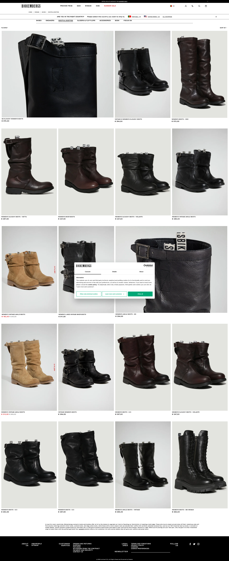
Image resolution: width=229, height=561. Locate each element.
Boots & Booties (66, 20)
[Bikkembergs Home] (31, 6)
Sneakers (50, 20)
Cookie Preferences (140, 548)
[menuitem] (67, 6)
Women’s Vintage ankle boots (184, 216)
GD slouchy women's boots (12, 119)
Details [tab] (114, 271)
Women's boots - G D (123, 412)
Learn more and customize (113, 294)
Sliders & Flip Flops (86, 20)
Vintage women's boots (67, 412)
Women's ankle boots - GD (125, 314)
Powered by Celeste (127, 559)
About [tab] (141, 271)
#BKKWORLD (36, 544)
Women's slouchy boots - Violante (129, 216)
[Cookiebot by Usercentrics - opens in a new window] (145, 265)
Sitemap (35, 545)
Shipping (77, 545)
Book (117, 20)
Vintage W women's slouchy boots (128, 119)
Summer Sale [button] (110, 6)
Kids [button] (98, 6)
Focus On (128, 20)
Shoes (39, 20)
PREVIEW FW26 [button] (66, 6)
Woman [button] (88, 6)
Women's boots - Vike (180, 119)
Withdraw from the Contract (86, 548)
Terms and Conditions (141, 544)
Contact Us (78, 552)
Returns (77, 547)
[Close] (208, 1)
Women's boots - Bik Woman (183, 509)
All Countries (167, 16)
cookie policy (92, 284)
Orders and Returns (82, 544)
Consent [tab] (87, 271)
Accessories (105, 20)
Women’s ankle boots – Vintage (127, 509)
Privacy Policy (137, 545)
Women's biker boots (66, 216)
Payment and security (83, 550)
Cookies (134, 547)
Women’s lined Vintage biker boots (72, 314)
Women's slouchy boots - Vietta (14, 216)
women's (82, 529)
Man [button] (79, 6)
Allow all (140, 294)
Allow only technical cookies (89, 294)
